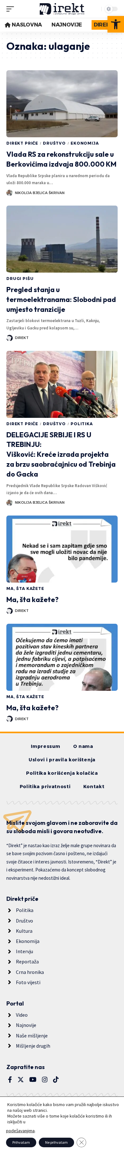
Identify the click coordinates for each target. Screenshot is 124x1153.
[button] (115, 24)
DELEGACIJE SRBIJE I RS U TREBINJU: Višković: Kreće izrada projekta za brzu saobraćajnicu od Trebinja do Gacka (61, 454)
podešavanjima (20, 1131)
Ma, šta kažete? (32, 599)
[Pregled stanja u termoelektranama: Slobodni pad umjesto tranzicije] (62, 239)
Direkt (22, 337)
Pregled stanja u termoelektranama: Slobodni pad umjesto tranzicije (61, 299)
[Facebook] (10, 1079)
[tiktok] (56, 1079)
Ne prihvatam (56, 1142)
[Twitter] (20, 1079)
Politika (82, 423)
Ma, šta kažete (25, 588)
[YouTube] (33, 1079)
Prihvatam (21, 1142)
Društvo (54, 143)
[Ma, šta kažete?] (62, 549)
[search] (95, 9)
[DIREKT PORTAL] (62, 9)
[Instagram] (44, 1079)
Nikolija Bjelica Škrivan (40, 193)
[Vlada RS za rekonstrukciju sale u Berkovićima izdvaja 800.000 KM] (62, 103)
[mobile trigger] (11, 8)
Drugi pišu (19, 278)
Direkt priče (22, 143)
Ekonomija (85, 143)
